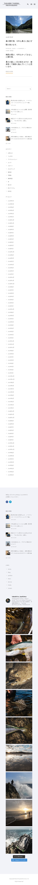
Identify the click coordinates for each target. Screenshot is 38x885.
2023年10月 (11, 283)
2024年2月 (11, 271)
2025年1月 (10, 248)
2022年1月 (10, 338)
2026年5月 (11, 207)
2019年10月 (11, 417)
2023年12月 (11, 277)
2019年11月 (11, 414)
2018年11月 (11, 446)
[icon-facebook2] (7, 502)
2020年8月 (11, 385)
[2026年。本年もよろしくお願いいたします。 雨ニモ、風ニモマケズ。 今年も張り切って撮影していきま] (19, 785)
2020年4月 (11, 398)
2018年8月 (11, 455)
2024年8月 (11, 258)
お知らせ (10, 153)
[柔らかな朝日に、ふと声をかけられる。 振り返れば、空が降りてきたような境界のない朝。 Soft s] (19, 758)
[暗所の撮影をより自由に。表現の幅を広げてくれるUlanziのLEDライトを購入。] (8, 138)
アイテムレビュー (12, 159)
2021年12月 (11, 341)
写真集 (9, 175)
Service (10, 582)
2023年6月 (11, 293)
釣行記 (11, 50)
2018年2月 (11, 475)
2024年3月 (11, 267)
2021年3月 (10, 369)
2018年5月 (11, 465)
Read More (9, 71)
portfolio (10, 575)
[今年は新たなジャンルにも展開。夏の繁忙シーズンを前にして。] (8, 111)
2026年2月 (11, 213)
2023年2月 (11, 302)
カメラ (9, 162)
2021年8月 (11, 353)
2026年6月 (11, 204)
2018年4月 (11, 468)
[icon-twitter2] (10, 502)
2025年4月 (11, 239)
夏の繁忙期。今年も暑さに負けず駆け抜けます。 (19, 43)
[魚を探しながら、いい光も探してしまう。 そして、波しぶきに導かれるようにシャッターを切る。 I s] (19, 840)
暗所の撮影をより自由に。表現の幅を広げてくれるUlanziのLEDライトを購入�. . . (21, 139)
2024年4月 (11, 264)
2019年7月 (11, 427)
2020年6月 (11, 392)
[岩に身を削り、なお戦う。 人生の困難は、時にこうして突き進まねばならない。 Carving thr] (19, 648)
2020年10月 (11, 379)
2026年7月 (11, 200)
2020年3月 (11, 401)
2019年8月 (11, 424)
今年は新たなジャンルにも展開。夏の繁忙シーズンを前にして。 (21, 110)
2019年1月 (10, 440)
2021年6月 (11, 360)
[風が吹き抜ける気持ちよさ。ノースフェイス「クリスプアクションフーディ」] (8, 102)
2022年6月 (11, 322)
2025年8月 (11, 229)
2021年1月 (10, 373)
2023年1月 (10, 306)
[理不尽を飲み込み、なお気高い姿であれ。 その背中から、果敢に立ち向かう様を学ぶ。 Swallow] (19, 703)
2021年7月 (10, 357)
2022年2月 (11, 334)
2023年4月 (11, 296)
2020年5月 (11, 395)
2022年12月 (11, 309)
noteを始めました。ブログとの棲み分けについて (21, 128)
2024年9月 (11, 255)
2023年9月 (11, 287)
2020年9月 (11, 382)
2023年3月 (11, 299)
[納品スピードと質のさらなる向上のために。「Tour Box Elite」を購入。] (8, 120)
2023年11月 (11, 280)
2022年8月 (11, 315)
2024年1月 (11, 274)
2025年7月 (11, 232)
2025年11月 (11, 223)
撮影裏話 (10, 178)
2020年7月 (11, 389)
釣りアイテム (11, 188)
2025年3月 (11, 242)
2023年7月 (11, 290)
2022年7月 (11, 318)
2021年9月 (11, 350)
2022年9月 (11, 312)
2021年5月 (10, 363)
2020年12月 (11, 376)
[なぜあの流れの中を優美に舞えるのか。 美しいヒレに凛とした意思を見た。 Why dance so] (19, 621)
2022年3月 (11, 331)
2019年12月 (11, 411)
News (9, 578)
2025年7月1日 (9, 37)
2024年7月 (11, 261)
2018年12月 (11, 443)
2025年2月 (11, 245)
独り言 (9, 185)
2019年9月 (11, 420)
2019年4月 (11, 430)
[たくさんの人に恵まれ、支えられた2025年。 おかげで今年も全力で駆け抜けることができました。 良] (19, 813)
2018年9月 (11, 452)
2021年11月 (11, 344)
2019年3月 (11, 433)
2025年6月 (11, 236)
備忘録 (9, 172)
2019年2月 (11, 436)
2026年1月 (11, 216)
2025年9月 (11, 226)
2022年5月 (11, 325)
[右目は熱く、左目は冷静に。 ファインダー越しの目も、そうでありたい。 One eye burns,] (19, 675)
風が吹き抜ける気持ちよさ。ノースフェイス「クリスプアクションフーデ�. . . (21, 101)
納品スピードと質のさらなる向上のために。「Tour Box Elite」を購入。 (21, 119)
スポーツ (10, 165)
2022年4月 (11, 328)
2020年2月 (11, 404)
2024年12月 (11, 251)
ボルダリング (11, 169)
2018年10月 (11, 449)
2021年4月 (11, 366)
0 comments (20, 48)
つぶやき (10, 156)
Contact (10, 588)
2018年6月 (11, 462)
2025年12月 (11, 220)
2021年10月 (11, 347)
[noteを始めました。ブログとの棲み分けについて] (8, 129)
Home (9, 569)
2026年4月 (11, 210)
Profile (9, 585)
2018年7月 (11, 459)
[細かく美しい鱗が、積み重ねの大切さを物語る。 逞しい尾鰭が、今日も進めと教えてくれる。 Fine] (19, 730)
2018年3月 (11, 471)
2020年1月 (11, 408)
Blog (9, 572)
